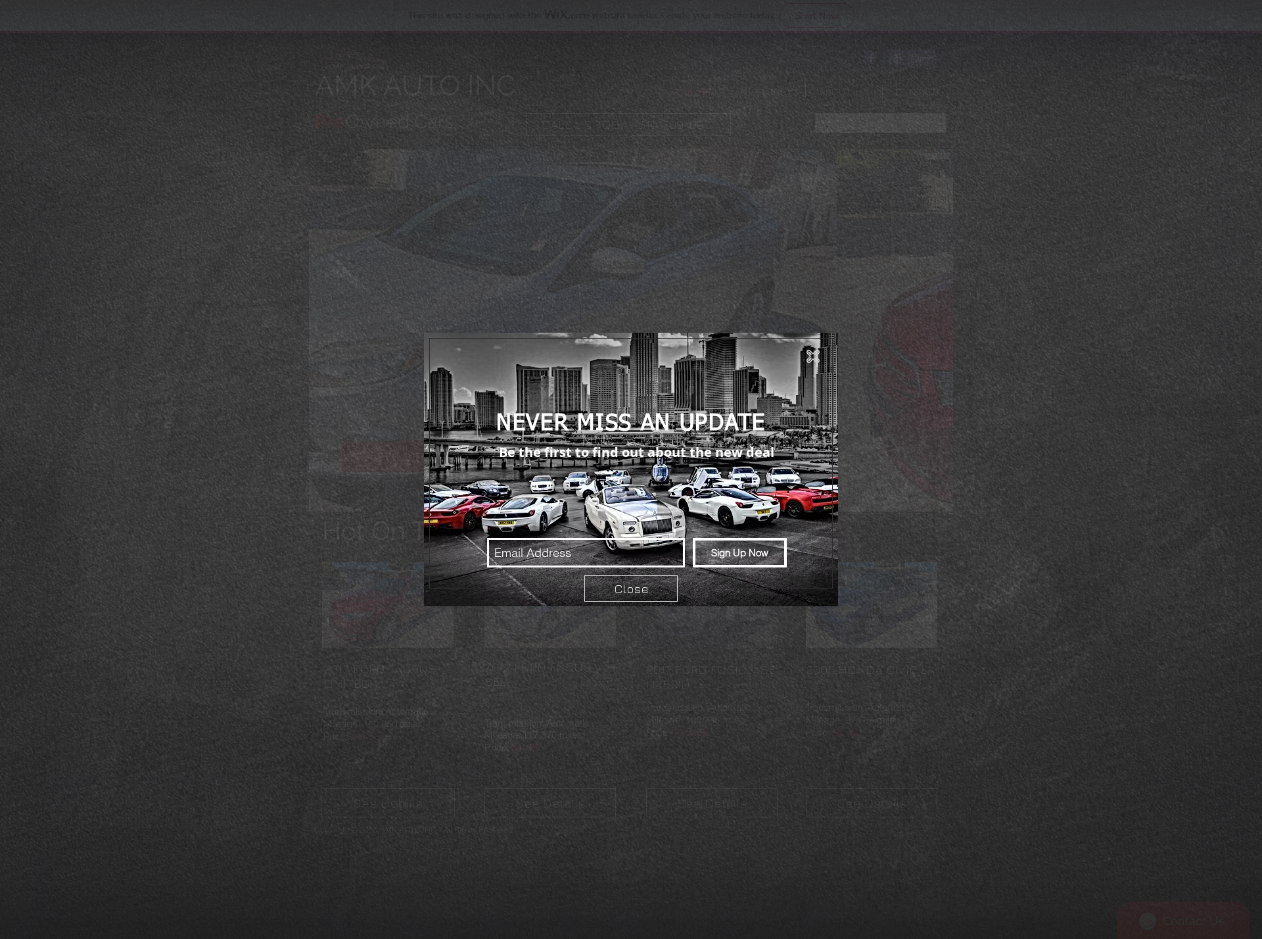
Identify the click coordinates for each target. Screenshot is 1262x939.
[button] (813, 356)
